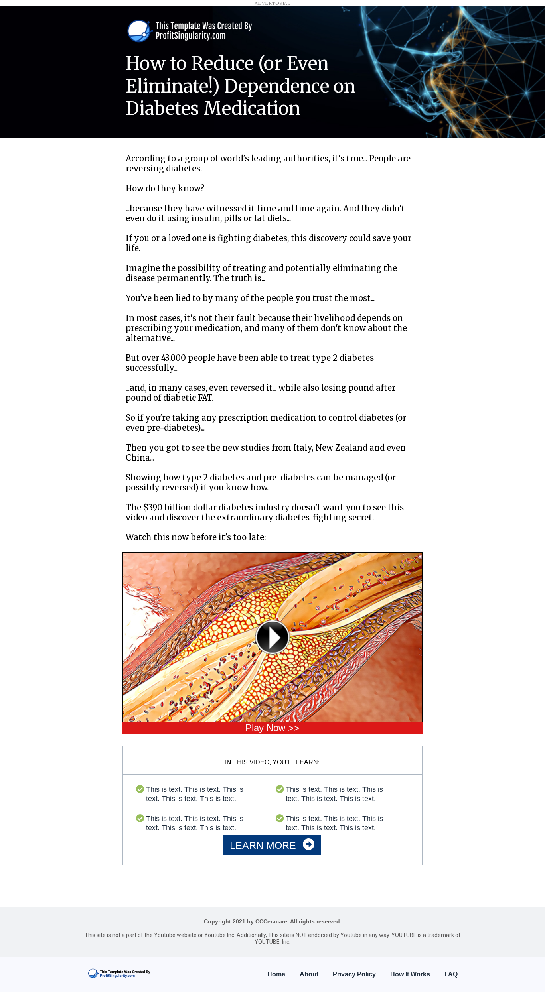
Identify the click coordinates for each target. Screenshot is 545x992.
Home (276, 974)
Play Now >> (272, 727)
